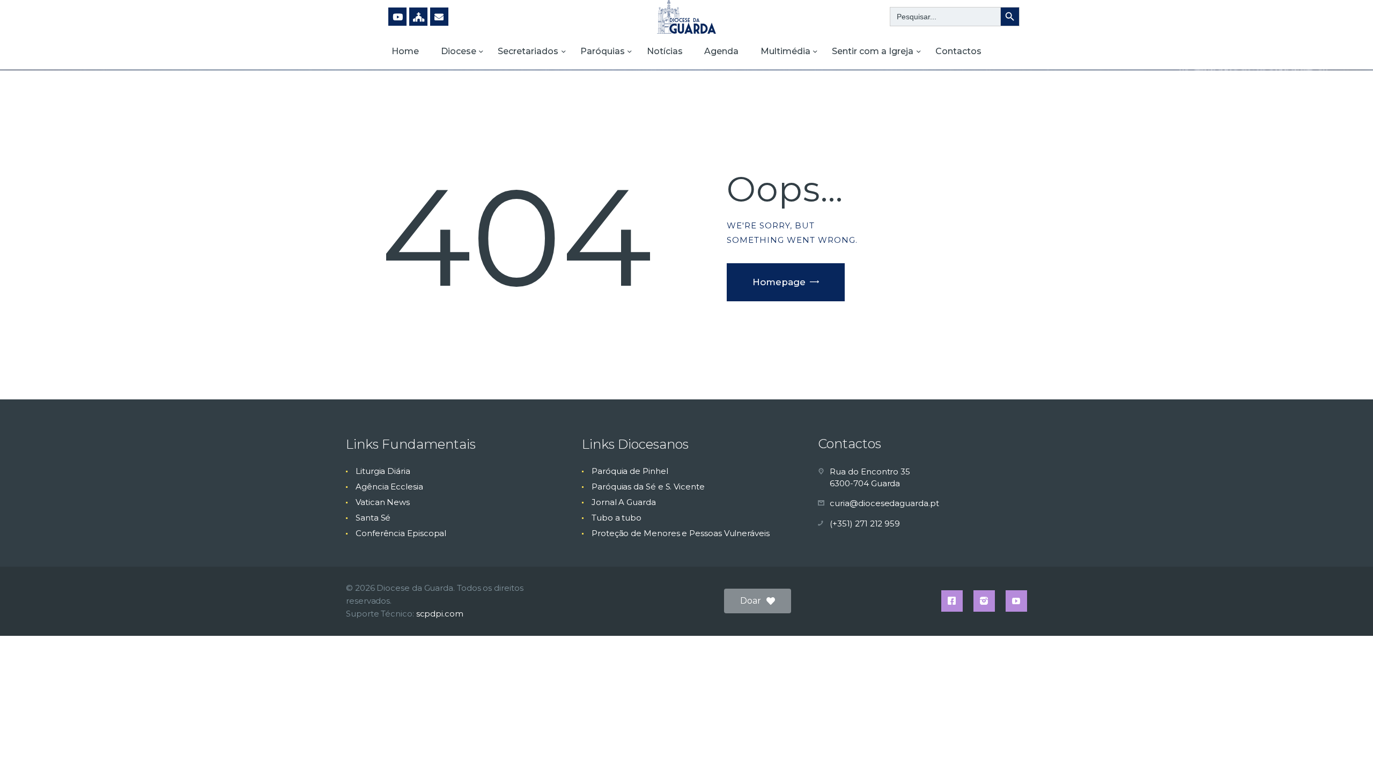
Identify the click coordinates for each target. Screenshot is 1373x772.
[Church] (418, 17)
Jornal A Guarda (624, 502)
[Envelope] (439, 17)
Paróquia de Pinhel (630, 471)
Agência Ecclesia (389, 486)
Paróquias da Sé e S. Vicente (648, 486)
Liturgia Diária (383, 471)
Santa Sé (373, 518)
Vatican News (383, 502)
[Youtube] (397, 17)
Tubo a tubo (616, 518)
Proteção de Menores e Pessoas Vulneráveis (681, 533)
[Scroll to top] (1346, 746)
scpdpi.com (439, 613)
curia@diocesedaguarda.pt (884, 503)
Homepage (779, 282)
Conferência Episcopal (401, 533)
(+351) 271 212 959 (865, 523)
